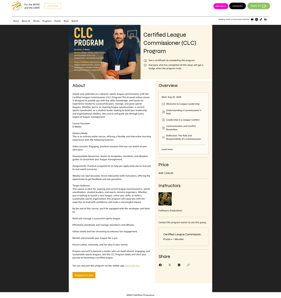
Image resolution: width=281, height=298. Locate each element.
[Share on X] (169, 265)
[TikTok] (260, 19)
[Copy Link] (188, 265)
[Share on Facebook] (160, 265)
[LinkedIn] (265, 19)
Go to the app (132, 265)
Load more (167, 149)
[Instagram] (256, 19)
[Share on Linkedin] (179, 265)
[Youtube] (252, 19)
